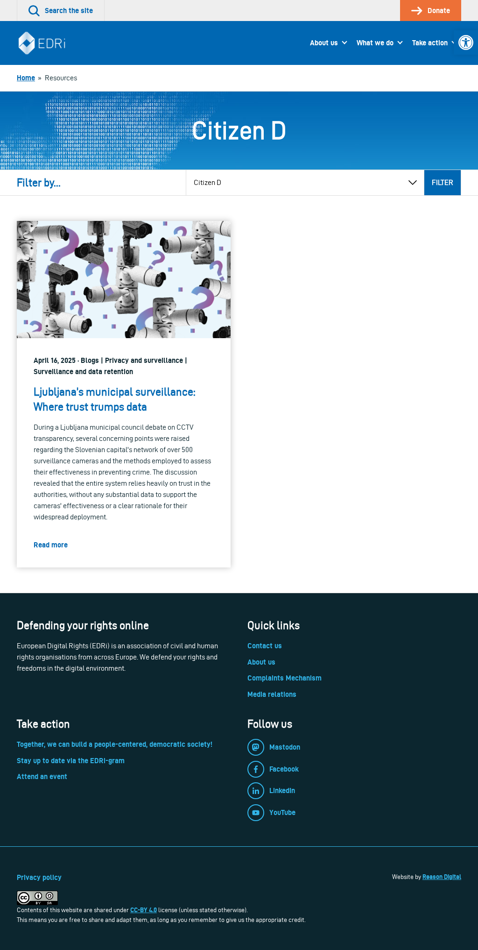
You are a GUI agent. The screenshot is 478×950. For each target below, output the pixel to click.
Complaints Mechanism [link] (284, 678)
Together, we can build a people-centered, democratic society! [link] (114, 744)
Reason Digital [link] (441, 876)
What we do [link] (375, 43)
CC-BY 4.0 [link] (143, 910)
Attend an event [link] (42, 776)
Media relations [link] (271, 694)
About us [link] (324, 43)
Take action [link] (430, 43)
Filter (442, 182)
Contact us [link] (264, 646)
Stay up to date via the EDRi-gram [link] (71, 761)
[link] (466, 42)
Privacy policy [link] (39, 877)
